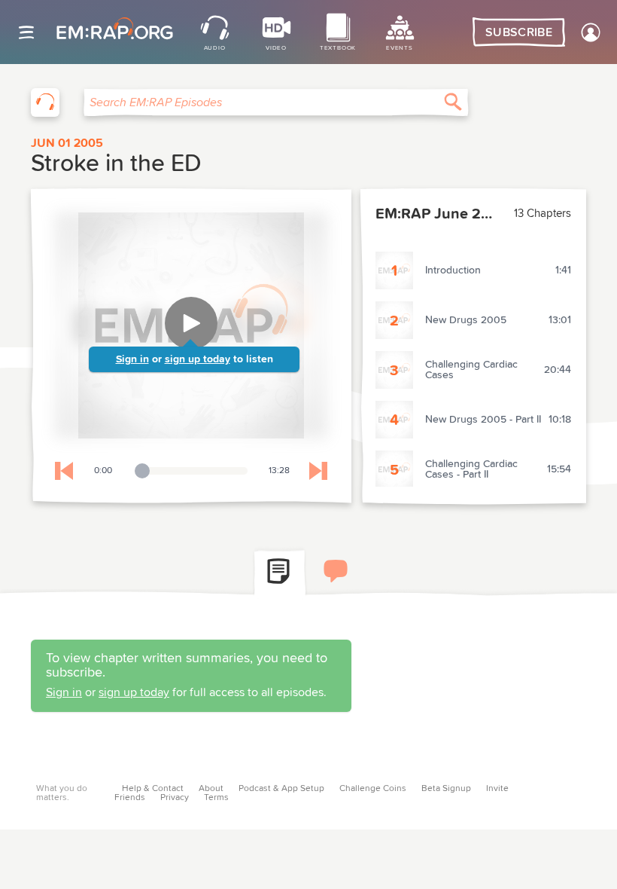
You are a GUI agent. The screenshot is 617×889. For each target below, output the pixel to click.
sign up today (197, 359)
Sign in (132, 359)
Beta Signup (446, 788)
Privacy (174, 797)
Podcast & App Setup (281, 788)
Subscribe (518, 32)
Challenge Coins (372, 788)
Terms (216, 797)
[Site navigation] (26, 32)
